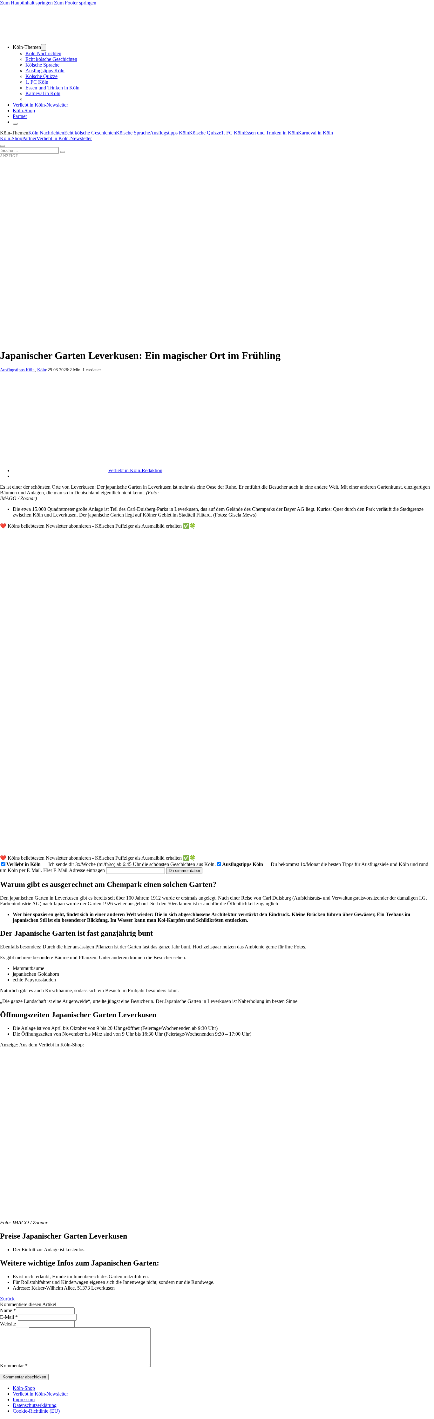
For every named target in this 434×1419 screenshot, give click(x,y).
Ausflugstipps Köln (44, 70)
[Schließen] (15, 124)
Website (8, 1323)
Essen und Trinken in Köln (52, 87)
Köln (41, 370)
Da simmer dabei (184, 870)
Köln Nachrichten (43, 53)
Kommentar (14, 1365)
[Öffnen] (2, 146)
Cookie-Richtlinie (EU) (36, 1411)
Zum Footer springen (75, 2)
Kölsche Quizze (41, 76)
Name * (8, 1310)
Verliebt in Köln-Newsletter (40, 104)
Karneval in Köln (42, 93)
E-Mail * (9, 1317)
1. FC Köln (36, 82)
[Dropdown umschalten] (43, 47)
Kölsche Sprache (42, 65)
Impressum (24, 1399)
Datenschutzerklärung (35, 1405)
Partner (20, 116)
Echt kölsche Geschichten (51, 59)
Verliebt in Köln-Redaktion (135, 470)
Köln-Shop (11, 138)
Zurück (7, 1298)
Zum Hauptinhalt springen (26, 2)
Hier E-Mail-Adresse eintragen (74, 870)
